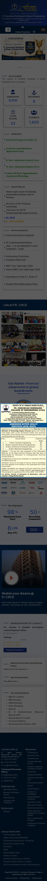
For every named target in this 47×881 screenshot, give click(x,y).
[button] (43, 407)
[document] (23, 440)
